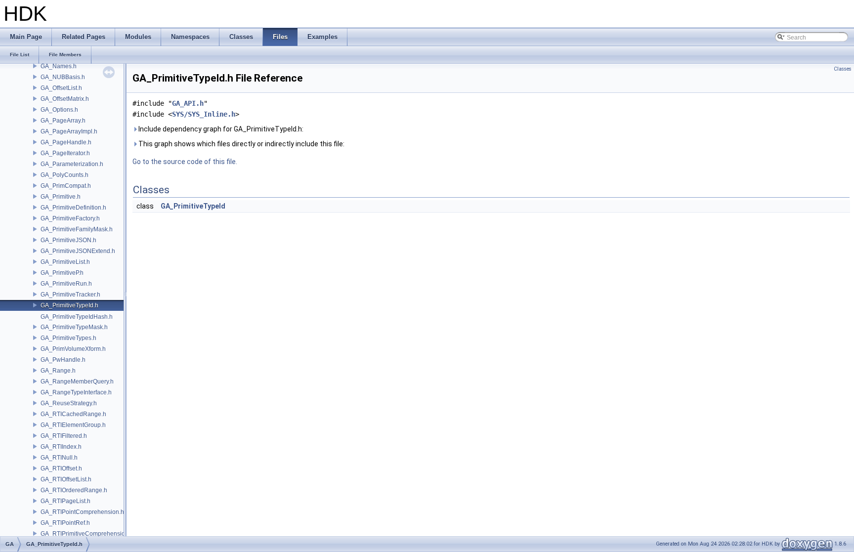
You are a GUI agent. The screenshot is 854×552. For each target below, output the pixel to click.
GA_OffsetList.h (61, 88)
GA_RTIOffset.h (61, 468)
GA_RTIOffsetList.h (66, 479)
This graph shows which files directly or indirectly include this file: (240, 144)
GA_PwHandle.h (63, 359)
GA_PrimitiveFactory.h (70, 218)
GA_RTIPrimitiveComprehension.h (87, 533)
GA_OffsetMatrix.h (65, 98)
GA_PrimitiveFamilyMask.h (77, 229)
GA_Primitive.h (61, 196)
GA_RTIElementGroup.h (73, 425)
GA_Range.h (58, 370)
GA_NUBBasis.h (63, 77)
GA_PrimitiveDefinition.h (73, 207)
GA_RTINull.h (59, 457)
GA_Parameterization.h (72, 164)
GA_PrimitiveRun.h (66, 283)
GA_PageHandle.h (66, 142)
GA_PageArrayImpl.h (69, 131)
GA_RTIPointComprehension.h (82, 512)
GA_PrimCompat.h (66, 185)
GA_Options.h (59, 109)
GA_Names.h (59, 66)
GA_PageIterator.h (65, 153)
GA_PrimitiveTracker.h (70, 294)
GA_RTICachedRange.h (73, 414)
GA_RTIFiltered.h (64, 435)
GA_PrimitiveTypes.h (68, 338)
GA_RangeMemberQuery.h (77, 381)
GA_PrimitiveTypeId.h (69, 305)
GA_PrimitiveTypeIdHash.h (77, 316)
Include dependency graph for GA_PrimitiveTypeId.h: (220, 129)
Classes (843, 69)
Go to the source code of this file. (184, 162)
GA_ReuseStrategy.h (69, 403)
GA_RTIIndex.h (61, 446)
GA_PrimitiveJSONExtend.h (78, 251)
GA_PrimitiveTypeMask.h (74, 327)
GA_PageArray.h (63, 120)
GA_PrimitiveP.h (62, 272)
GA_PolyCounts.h (64, 174)
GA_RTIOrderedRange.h (74, 490)
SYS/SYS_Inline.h (203, 114)
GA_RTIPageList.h (65, 501)
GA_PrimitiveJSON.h (68, 240)
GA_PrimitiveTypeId (193, 206)
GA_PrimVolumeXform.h (73, 348)
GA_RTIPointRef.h (65, 522)
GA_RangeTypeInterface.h (76, 392)
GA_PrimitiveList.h (65, 261)
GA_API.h (188, 103)
